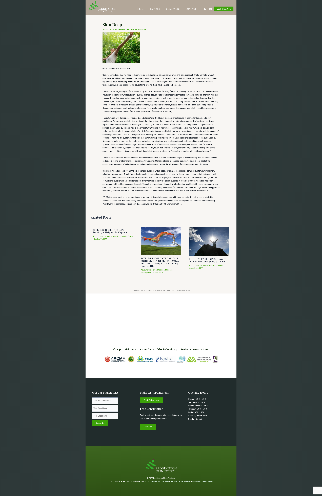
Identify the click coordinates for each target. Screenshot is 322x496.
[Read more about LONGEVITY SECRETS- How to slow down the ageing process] (209, 241)
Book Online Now (151, 400)
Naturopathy (141, 29)
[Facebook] (205, 9)
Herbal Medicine (126, 29)
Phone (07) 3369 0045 (160, 481)
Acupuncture (98, 236)
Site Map (173, 481)
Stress (130, 236)
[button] (146, 9)
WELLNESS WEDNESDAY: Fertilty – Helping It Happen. (110, 231)
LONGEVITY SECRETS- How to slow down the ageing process (207, 260)
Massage (169, 270)
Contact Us (197, 481)
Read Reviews (208, 481)
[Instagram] (210, 9)
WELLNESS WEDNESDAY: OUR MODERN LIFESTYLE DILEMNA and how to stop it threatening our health (160, 262)
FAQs (188, 481)
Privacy (182, 481)
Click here (148, 426)
